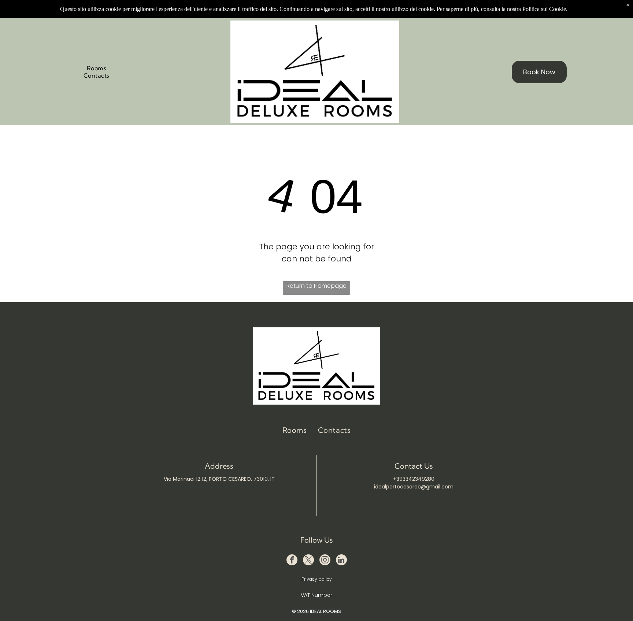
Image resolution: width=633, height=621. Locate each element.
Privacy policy (316, 579)
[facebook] (291, 560)
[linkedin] (341, 560)
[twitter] (308, 560)
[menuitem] (96, 68)
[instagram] (324, 560)
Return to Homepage (316, 286)
